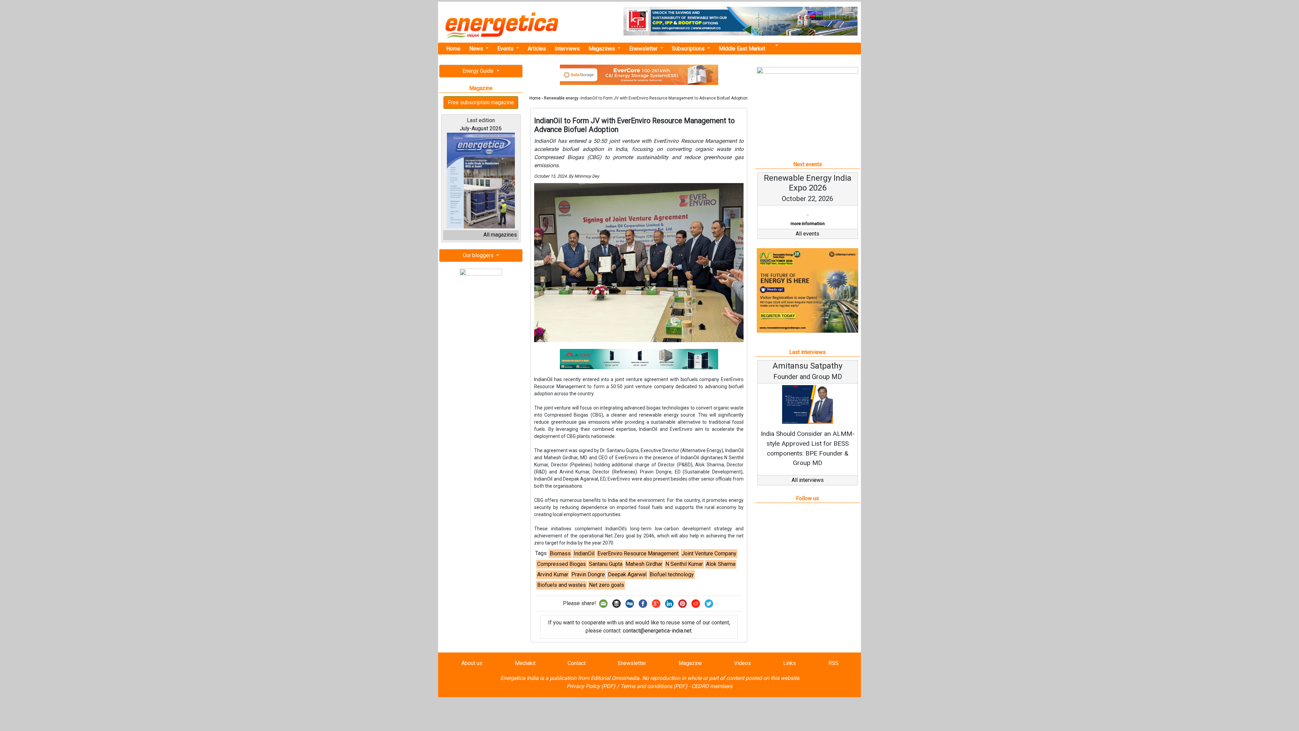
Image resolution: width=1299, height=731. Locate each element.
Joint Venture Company (709, 553)
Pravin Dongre (588, 574)
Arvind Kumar (552, 574)
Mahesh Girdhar (643, 564)
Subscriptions (689, 48)
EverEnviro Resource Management (638, 553)
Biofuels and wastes (561, 585)
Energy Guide (478, 71)
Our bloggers (479, 255)
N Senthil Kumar (684, 564)
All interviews (808, 480)
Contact (577, 663)
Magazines (602, 48)
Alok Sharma (720, 564)
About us (471, 663)
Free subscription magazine (481, 102)
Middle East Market (742, 48)
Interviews (567, 48)
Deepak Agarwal (627, 574)
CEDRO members (711, 686)
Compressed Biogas (561, 564)
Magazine (690, 663)
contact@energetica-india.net (657, 630)
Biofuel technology (672, 574)
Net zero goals (606, 585)
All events (807, 233)
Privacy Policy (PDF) (591, 686)
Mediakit (525, 663)
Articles (537, 48)
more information (808, 223)
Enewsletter (644, 48)
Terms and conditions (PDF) (653, 686)
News (476, 48)
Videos (742, 663)
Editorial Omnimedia (615, 678)
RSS (833, 663)
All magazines (500, 234)
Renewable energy (561, 98)
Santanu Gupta (605, 564)
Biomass (560, 553)
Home (453, 48)
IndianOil (584, 553)
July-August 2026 (481, 128)
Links (789, 663)
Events (506, 48)
